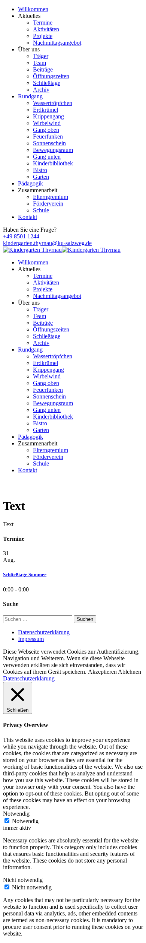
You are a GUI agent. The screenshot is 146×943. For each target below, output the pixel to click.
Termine (42, 22)
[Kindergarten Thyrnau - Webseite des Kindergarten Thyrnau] (32, 250)
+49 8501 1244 (21, 236)
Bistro (40, 170)
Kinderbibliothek (53, 163)
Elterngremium (50, 197)
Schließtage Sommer (24, 574)
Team (39, 63)
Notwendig (25, 821)
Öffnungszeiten (51, 76)
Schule (41, 210)
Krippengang (48, 116)
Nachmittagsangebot (57, 42)
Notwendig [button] (16, 813)
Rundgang (30, 96)
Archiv (41, 89)
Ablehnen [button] (129, 672)
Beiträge (43, 69)
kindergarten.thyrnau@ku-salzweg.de (47, 243)
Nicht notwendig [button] (23, 880)
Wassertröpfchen (52, 103)
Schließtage (46, 83)
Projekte (42, 36)
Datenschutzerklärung (44, 632)
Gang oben (46, 130)
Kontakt (27, 217)
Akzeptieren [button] (102, 672)
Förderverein (48, 203)
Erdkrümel (45, 110)
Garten (41, 177)
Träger (40, 56)
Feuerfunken (48, 136)
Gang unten (47, 156)
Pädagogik (30, 183)
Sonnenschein (49, 143)
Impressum (31, 639)
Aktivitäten (46, 29)
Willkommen (33, 9)
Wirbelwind (47, 123)
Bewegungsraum (53, 150)
